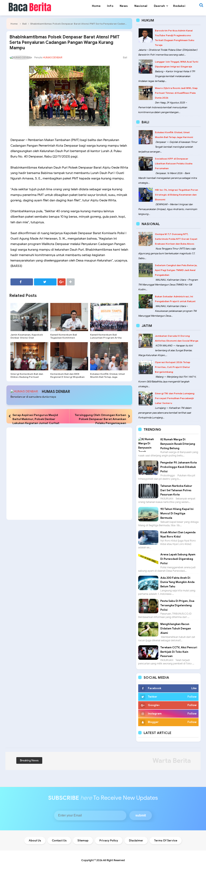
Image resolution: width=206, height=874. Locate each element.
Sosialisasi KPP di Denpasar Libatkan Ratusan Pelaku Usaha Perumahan (173, 163)
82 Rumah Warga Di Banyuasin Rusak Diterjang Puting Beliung (177, 444)
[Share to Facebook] (21, 281)
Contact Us (59, 840)
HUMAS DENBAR (56, 391)
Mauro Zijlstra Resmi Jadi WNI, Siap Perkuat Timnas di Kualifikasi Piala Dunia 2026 (176, 92)
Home (14, 23)
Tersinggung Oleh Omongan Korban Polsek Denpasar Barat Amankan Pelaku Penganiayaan (100, 419)
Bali (24, 23)
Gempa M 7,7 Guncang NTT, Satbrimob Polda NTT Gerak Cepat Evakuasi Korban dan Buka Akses (176, 239)
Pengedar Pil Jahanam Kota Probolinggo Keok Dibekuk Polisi (178, 467)
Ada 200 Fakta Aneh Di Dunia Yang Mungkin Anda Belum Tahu (177, 582)
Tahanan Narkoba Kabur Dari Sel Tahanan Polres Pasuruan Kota (176, 490)
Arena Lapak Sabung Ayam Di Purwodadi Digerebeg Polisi (177, 559)
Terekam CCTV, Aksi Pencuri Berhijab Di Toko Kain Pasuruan (178, 652)
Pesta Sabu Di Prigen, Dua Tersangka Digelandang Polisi (177, 605)
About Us (35, 840)
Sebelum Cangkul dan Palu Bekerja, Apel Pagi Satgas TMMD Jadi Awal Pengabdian (176, 270)
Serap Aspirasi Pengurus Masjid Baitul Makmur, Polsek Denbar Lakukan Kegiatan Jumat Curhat (35, 419)
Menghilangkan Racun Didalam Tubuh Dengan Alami (175, 628)
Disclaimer (136, 840)
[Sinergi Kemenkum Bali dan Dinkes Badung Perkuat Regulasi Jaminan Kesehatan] (29, 356)
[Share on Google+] (62, 281)
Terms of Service (165, 840)
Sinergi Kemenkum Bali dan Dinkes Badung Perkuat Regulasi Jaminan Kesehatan (27, 376)
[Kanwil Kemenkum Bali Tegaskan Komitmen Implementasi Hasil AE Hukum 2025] (69, 317)
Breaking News (29, 760)
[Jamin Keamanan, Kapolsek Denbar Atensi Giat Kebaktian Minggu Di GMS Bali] (29, 317)
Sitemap (83, 840)
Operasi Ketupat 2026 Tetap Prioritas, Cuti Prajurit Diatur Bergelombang (172, 367)
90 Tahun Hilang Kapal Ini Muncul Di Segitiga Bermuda (177, 513)
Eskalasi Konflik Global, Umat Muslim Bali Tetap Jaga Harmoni (107, 376)
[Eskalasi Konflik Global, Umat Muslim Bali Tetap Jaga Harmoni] (109, 356)
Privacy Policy (108, 840)
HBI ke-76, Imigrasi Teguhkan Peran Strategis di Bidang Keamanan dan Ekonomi (176, 194)
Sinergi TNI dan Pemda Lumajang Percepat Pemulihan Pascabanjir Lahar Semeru (174, 398)
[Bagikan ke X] (45, 281)
